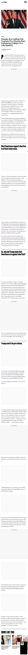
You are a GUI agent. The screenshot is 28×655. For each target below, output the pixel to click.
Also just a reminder (6, 521)
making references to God (17, 113)
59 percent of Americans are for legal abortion (15, 224)
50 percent (5, 229)
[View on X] (14, 162)
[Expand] (22, 643)
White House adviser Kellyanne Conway (13, 378)
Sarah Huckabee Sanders (19, 376)
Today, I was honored (7, 100)
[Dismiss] (26, 643)
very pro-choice (22, 409)
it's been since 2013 (13, 232)
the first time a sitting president (16, 118)
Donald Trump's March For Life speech (10, 60)
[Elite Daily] (4, 2)
